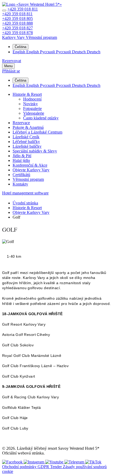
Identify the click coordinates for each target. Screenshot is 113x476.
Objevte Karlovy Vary (31, 170)
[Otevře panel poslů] (4, 10)
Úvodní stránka (25, 203)
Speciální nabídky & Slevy (35, 151)
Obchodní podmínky (20, 466)
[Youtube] (54, 462)
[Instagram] (34, 462)
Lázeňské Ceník (26, 137)
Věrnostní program (28, 179)
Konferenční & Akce (30, 165)
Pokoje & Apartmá (28, 127)
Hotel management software (25, 193)
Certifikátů (21, 174)
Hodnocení (32, 99)
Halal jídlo (21, 160)
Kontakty (20, 184)
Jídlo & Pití (22, 156)
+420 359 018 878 (17, 32)
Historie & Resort (27, 94)
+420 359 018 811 (22, 9)
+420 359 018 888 (17, 23)
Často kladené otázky (41, 118)
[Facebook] (13, 462)
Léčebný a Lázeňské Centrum (37, 132)
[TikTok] (93, 462)
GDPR (44, 466)
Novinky (30, 104)
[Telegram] (74, 462)
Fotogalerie (32, 108)
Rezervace (21, 122)
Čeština (20, 47)
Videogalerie (33, 113)
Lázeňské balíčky (27, 146)
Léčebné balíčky (26, 141)
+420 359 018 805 (17, 18)
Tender (56, 466)
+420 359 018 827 (17, 28)
